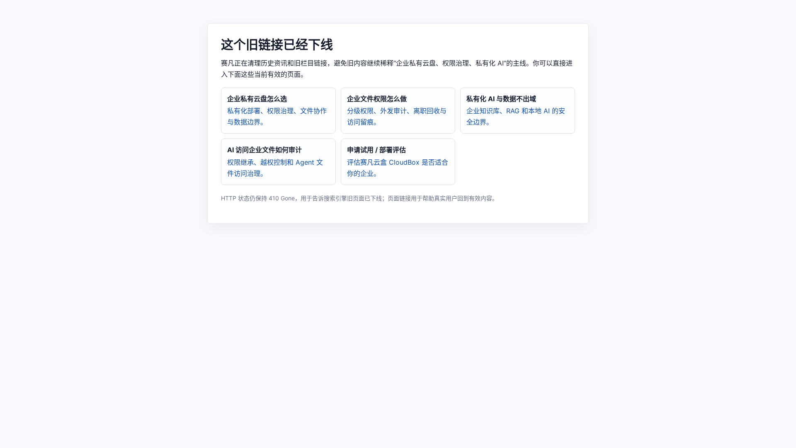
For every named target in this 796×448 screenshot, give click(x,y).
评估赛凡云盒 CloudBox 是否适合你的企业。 (397, 161)
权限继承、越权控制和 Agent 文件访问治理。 (275, 161)
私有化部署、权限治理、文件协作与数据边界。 (277, 110)
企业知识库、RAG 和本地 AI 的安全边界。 (515, 110)
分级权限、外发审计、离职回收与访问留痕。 (397, 110)
